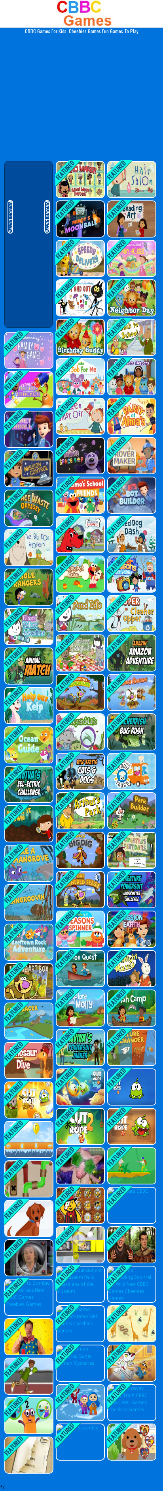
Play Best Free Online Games (82, 13)
